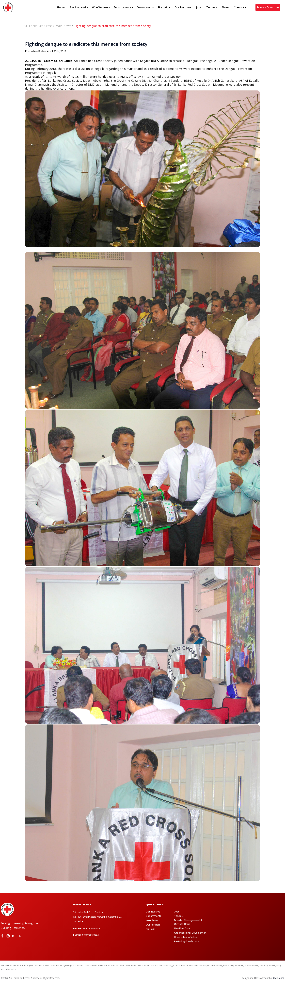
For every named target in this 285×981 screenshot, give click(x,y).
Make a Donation (268, 7)
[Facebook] (2, 936)
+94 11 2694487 (91, 928)
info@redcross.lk (90, 934)
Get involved (153, 911)
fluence (278, 978)
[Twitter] (19, 936)
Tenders (211, 7)
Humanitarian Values (186, 937)
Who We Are (100, 7)
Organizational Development (190, 932)
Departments (122, 7)
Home (61, 7)
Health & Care (182, 928)
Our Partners (182, 7)
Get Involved (77, 7)
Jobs (199, 7)
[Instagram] (8, 936)
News (225, 7)
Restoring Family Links (186, 941)
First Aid (163, 7)
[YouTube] (14, 936)
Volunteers (144, 7)
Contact (239, 7)
